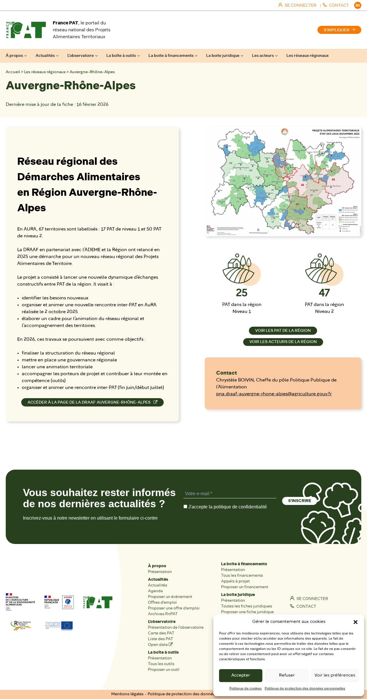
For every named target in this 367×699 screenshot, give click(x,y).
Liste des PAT (160, 638)
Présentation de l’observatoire (176, 627)
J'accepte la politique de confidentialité (227, 506)
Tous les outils (161, 663)
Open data (158, 644)
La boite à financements (171, 55)
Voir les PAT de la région (283, 330)
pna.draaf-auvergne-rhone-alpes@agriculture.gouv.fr (274, 394)
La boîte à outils (121, 55)
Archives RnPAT (163, 613)
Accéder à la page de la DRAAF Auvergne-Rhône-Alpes (89, 402)
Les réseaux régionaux (307, 55)
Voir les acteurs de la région (283, 341)
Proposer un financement (244, 586)
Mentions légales (127, 694)
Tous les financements (242, 575)
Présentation (160, 571)
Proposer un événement (170, 596)
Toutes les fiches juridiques (246, 606)
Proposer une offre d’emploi (174, 608)
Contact (306, 606)
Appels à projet (235, 581)
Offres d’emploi (162, 602)
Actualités (45, 55)
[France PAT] (26, 30)
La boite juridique (222, 55)
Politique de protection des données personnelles (305, 688)
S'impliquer (337, 30)
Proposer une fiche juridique (247, 611)
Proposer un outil (163, 669)
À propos (14, 55)
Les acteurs (263, 55)
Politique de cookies (245, 688)
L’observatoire (80, 55)
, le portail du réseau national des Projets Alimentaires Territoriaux (81, 29)
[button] (355, 622)
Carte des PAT (161, 633)
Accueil (13, 72)
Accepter (240, 675)
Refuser (287, 675)
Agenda (155, 590)
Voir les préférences (335, 675)
